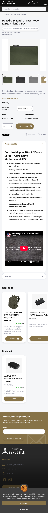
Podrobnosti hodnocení (30, 28)
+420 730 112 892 (13, 473)
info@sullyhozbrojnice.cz (15, 465)
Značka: (7, 34)
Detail (14, 399)
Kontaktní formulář (13, 487)
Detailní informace (9, 98)
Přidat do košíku (22, 126)
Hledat (43, 9)
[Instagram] (10, 479)
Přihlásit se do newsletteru (14, 438)
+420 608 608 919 (13, 469)
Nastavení (24, 510)
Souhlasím (25, 503)
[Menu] (45, 3)
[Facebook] (4, 479)
